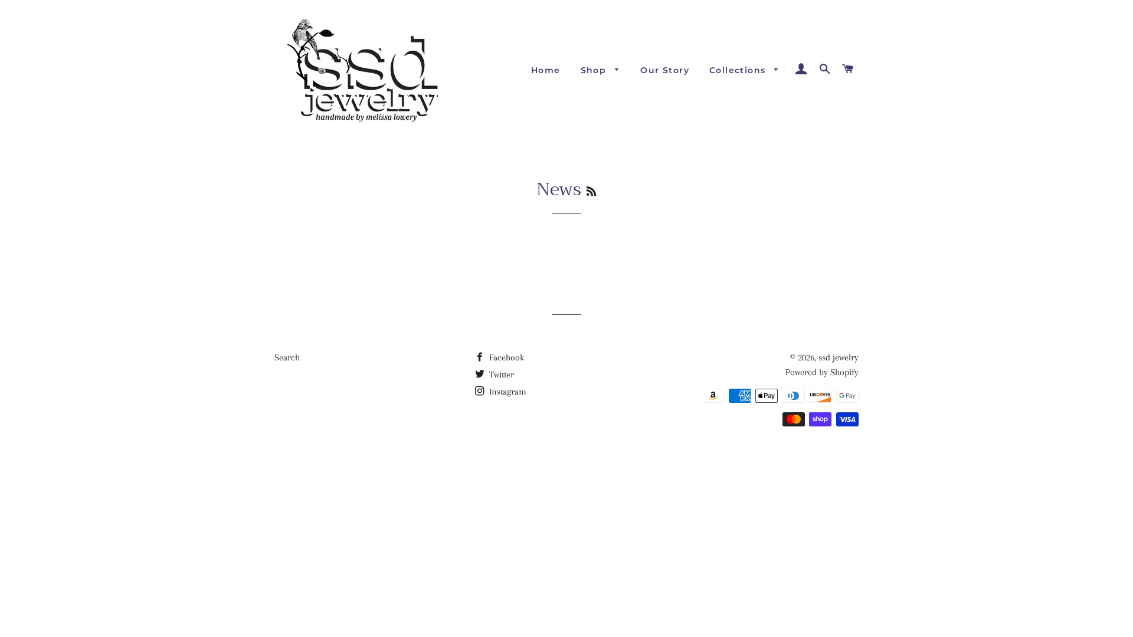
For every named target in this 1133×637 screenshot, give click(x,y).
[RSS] (591, 191)
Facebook (505, 357)
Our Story (664, 70)
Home (546, 70)
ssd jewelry (838, 357)
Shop (595, 70)
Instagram (506, 391)
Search (287, 357)
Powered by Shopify (822, 372)
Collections (739, 70)
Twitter (500, 374)
